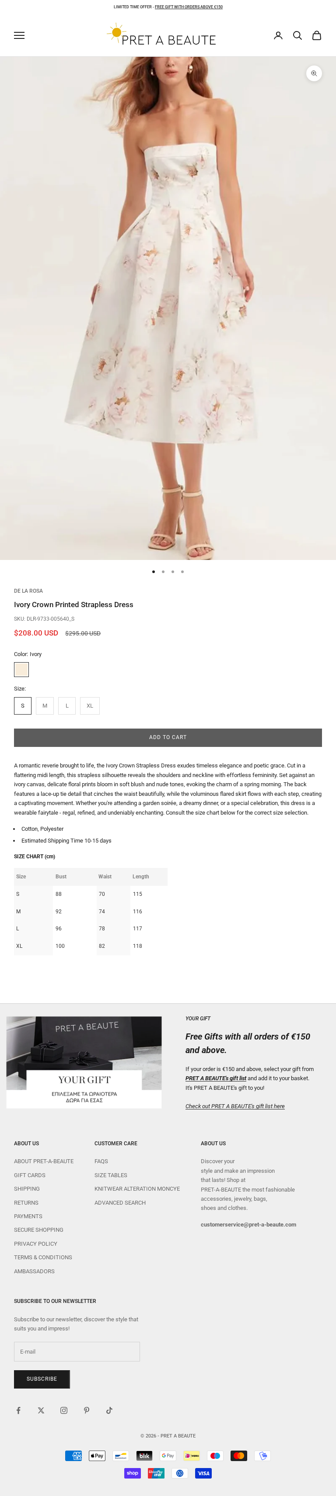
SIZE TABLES (110, 1175)
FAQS (101, 1161)
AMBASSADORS (34, 1271)
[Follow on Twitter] (41, 1410)
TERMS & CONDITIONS (43, 1257)
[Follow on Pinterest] (86, 1410)
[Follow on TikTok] (109, 1410)
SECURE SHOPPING (38, 1230)
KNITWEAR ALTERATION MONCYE (137, 1188)
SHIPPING (27, 1188)
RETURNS (26, 1202)
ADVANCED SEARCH (120, 1202)
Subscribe (42, 1379)
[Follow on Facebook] (18, 1410)
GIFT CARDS (30, 1175)
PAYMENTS (28, 1216)
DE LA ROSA (28, 591)
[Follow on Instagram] (64, 1410)
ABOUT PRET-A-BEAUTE (44, 1161)
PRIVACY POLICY (35, 1243)
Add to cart (168, 737)
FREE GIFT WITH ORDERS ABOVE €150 (189, 7)
